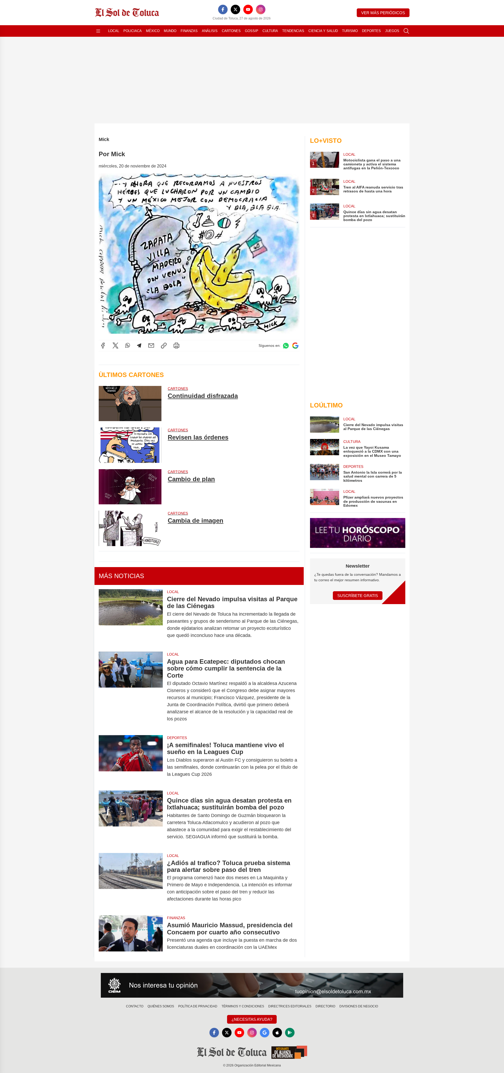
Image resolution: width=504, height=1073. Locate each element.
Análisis (210, 31)
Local (113, 31)
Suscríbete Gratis (357, 595)
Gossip (251, 31)
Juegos (392, 31)
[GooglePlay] (290, 1032)
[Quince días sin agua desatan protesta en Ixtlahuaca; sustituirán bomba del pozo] (131, 819)
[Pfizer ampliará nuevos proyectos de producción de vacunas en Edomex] (324, 498)
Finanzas (189, 31)
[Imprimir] (176, 345)
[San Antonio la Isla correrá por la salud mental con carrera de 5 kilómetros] (324, 473)
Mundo (170, 31)
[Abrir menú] (98, 31)
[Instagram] (260, 9)
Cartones (231, 31)
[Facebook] (223, 9)
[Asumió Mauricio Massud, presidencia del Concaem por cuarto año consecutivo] (131, 936)
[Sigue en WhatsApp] (286, 345)
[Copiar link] (164, 345)
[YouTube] (248, 9)
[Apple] (277, 1032)
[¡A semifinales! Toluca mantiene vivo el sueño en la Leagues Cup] (131, 759)
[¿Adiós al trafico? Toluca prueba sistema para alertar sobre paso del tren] (131, 881)
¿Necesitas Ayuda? (252, 1019)
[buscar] (406, 31)
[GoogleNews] (264, 1032)
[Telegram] (139, 345)
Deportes (371, 31)
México (153, 31)
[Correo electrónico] (151, 345)
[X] (235, 9)
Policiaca (132, 31)
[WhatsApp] (127, 345)
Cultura (270, 31)
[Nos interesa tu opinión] (252, 985)
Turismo (350, 31)
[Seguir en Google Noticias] (295, 345)
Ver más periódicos (383, 13)
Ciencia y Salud (323, 31)
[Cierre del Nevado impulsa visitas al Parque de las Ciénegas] (131, 617)
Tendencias (293, 31)
